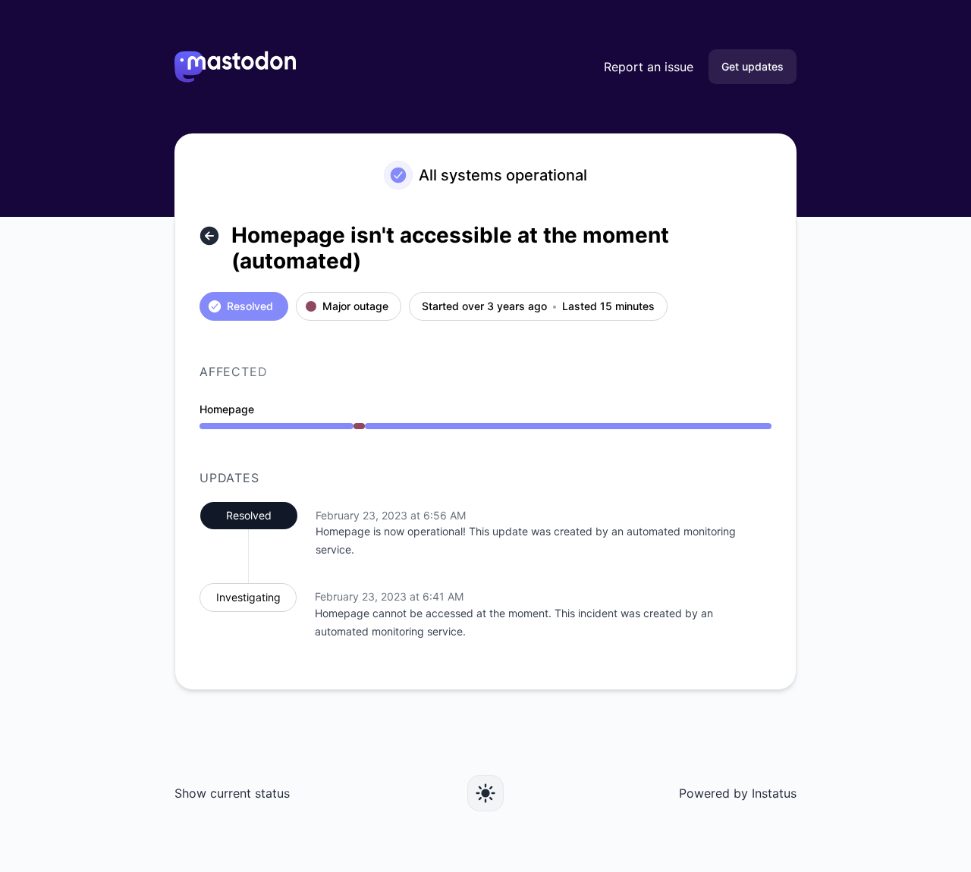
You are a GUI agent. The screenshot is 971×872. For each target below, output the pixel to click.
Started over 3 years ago (484, 307)
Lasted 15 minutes (608, 307)
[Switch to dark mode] (485, 793)
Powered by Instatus (738, 793)
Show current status (232, 793)
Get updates (752, 66)
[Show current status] (209, 236)
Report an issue (648, 66)
